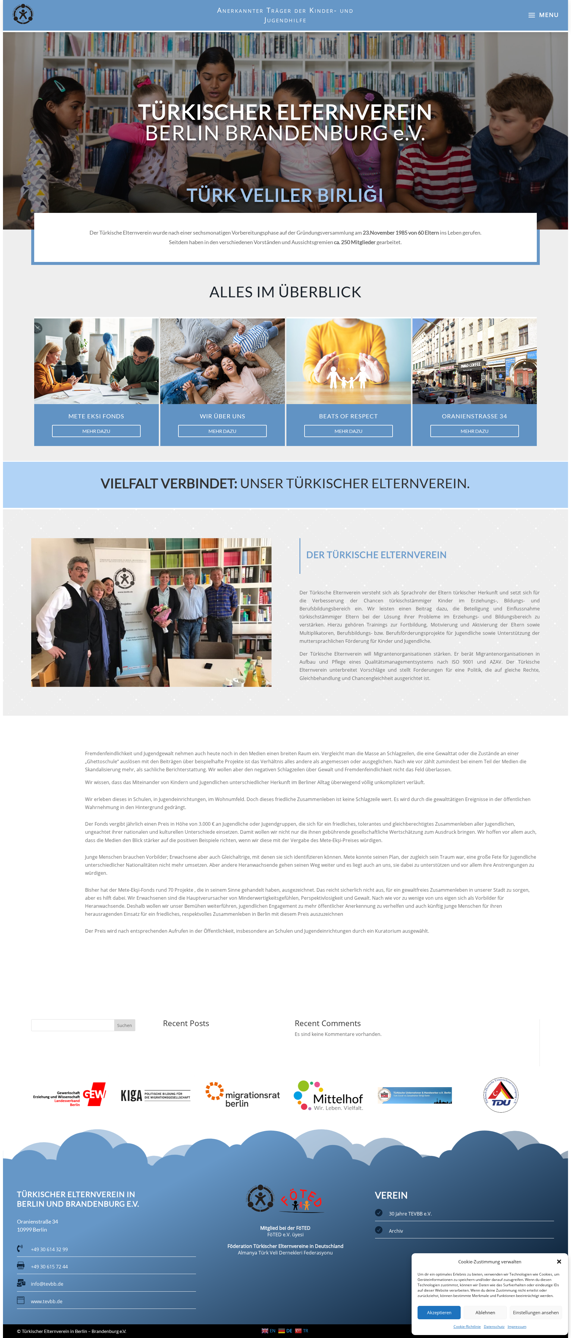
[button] (559, 1262)
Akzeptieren (439, 1312)
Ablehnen (485, 1312)
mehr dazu (96, 431)
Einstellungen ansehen (536, 1312)
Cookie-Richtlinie (467, 1326)
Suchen (124, 1025)
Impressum (517, 1326)
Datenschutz (494, 1326)
